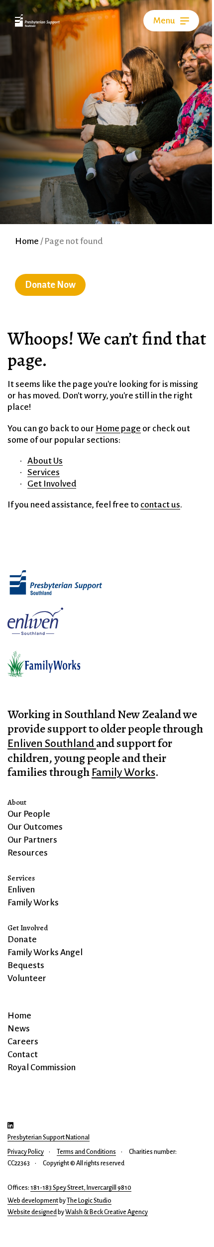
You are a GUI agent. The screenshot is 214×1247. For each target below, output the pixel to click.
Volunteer (26, 978)
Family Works (123, 772)
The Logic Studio (89, 1200)
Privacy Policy (25, 1151)
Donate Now (50, 285)
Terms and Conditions (86, 1151)
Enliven (21, 889)
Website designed (32, 1212)
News (18, 1028)
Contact (22, 1054)
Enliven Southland (51, 743)
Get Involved (27, 927)
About (16, 802)
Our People (28, 814)
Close (166, 20)
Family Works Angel (45, 952)
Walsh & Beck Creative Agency (106, 1212)
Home (27, 241)
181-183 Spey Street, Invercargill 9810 (80, 1187)
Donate (22, 939)
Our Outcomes (35, 827)
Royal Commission (41, 1067)
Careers (22, 1041)
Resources (27, 853)
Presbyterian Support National (48, 1137)
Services (21, 877)
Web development (32, 1200)
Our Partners (32, 840)
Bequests (25, 965)
